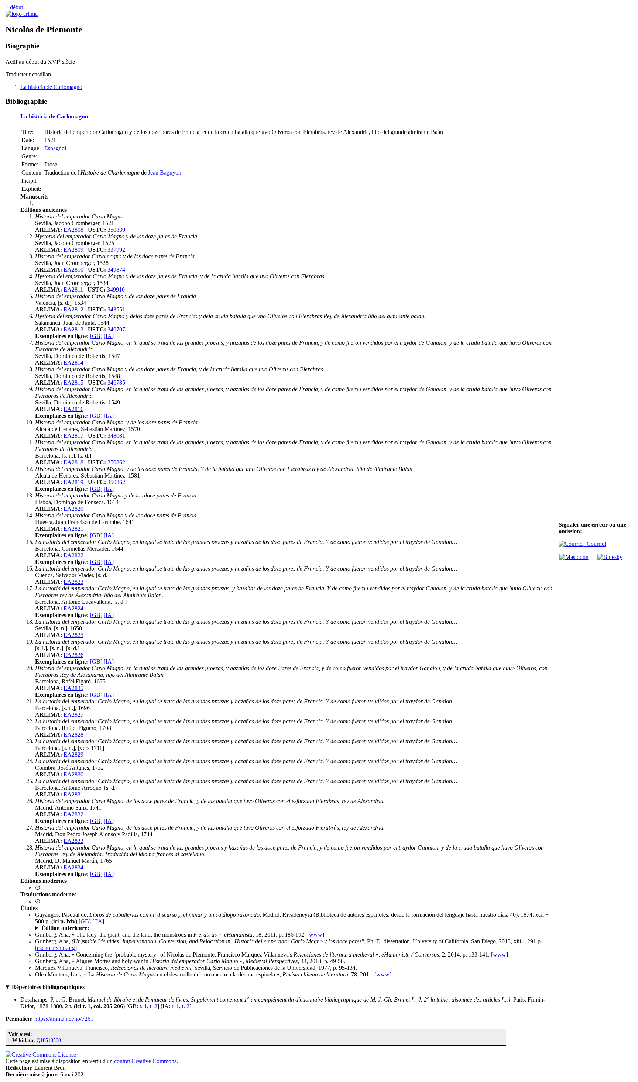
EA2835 (73, 688)
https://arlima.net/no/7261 (63, 1019)
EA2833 (73, 841)
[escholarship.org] (56, 948)
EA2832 (73, 814)
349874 (116, 269)
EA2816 (73, 409)
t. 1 (143, 1006)
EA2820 (73, 509)
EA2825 (73, 635)
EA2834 (73, 867)
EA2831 (73, 794)
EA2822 (73, 555)
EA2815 (73, 382)
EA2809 (73, 250)
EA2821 (73, 529)
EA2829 (73, 754)
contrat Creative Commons (145, 1061)
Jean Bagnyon (164, 172)
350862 (116, 462)
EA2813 (73, 329)
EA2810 (73, 269)
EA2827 (73, 714)
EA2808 (73, 230)
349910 (116, 289)
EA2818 (73, 462)
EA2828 (73, 734)
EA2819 (73, 482)
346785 (116, 382)
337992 (116, 250)
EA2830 (73, 774)
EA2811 (73, 289)
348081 (116, 436)
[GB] (96, 336)
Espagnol (55, 148)
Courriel (595, 544)
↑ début (14, 7)
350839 (116, 230)
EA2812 (73, 309)
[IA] (109, 336)
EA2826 (73, 655)
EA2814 (73, 362)
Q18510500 (49, 1040)
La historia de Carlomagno (51, 87)
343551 (116, 309)
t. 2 (153, 1006)
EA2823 (73, 582)
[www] (315, 934)
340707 (116, 329)
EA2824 (73, 608)
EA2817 (73, 436)
